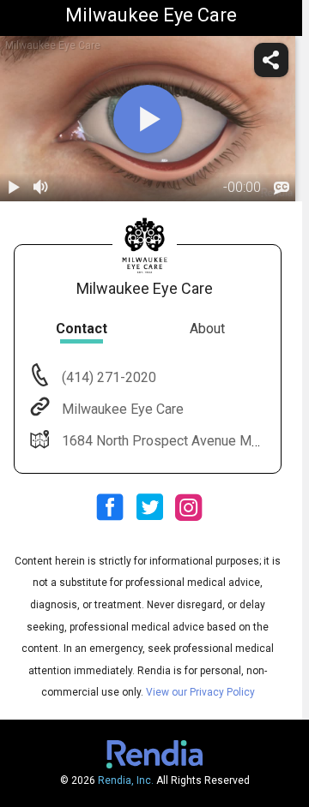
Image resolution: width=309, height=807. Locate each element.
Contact (81, 328)
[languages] (281, 187)
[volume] (41, 187)
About (207, 328)
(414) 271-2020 (107, 377)
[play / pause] (13, 187)
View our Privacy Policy (200, 692)
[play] (147, 119)
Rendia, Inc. (126, 780)
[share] (271, 60)
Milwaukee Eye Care (123, 409)
